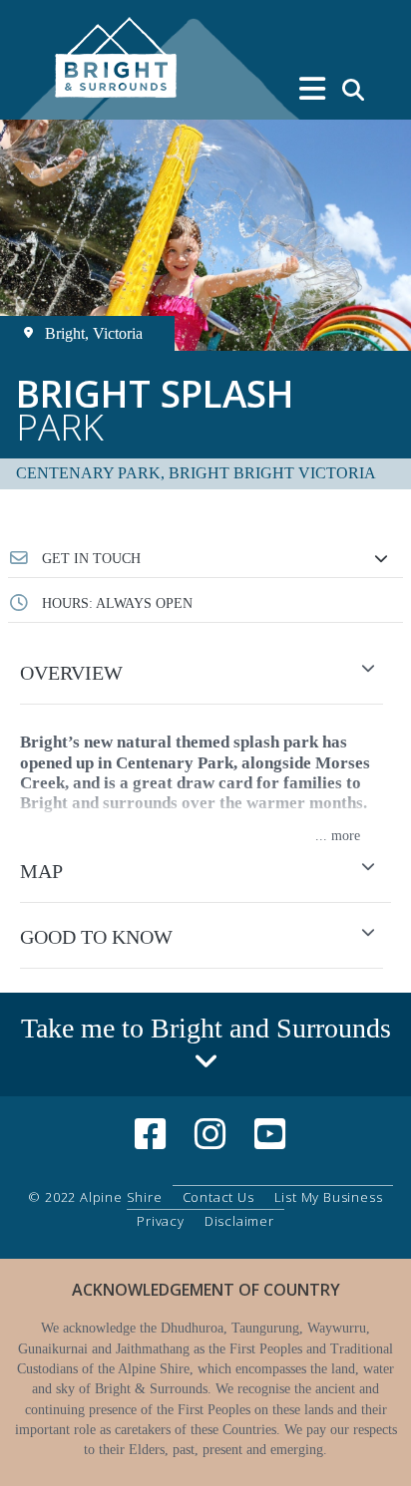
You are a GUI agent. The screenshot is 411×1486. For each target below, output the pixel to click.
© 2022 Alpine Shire (95, 1197)
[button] (205, 559)
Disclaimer (239, 1221)
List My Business (328, 1197)
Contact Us (218, 1197)
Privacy (161, 1221)
